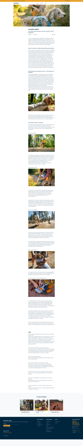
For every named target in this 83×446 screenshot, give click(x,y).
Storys (42, 3)
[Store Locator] (64, 3)
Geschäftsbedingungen (49, 428)
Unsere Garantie (48, 421)
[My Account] (62, 3)
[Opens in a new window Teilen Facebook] (54, 34)
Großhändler (39, 425)
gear (29, 29)
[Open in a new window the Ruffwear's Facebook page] (5, 432)
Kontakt (47, 425)
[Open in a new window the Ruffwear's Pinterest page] (8, 432)
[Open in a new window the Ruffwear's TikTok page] (10, 432)
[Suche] (60, 3)
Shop (37, 3)
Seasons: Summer (36, 29)
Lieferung (75, 421)
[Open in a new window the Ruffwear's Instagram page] (3, 432)
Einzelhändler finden (40, 424)
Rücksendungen (48, 424)
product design (32, 29)
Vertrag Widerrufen (48, 431)
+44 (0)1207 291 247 (76, 424)
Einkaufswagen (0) (57, 421)
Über (45, 3)
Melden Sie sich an (6, 425)
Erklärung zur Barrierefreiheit (50, 427)
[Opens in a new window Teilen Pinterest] (52, 34)
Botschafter (38, 421)
